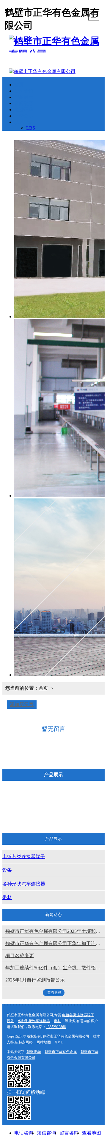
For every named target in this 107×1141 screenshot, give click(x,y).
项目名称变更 (19, 955)
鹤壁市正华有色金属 (61, 1052)
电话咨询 (23, 1132)
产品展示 (23, 97)
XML (59, 1042)
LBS (30, 127)
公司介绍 (23, 90)
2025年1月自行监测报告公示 (35, 979)
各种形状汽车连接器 (45, 817)
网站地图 (44, 1042)
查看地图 (91, 1132)
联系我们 (23, 122)
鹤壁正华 (33, 1052)
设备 (87, 801)
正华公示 (23, 115)
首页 (19, 84)
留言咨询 (68, 1132)
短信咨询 (46, 1132)
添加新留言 (22, 704)
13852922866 (56, 1027)
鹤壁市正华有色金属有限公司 (66, 1036)
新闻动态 (23, 103)
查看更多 (54, 992)
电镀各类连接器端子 (45, 801)
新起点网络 (24, 1042)
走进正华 (23, 109)
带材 (87, 817)
